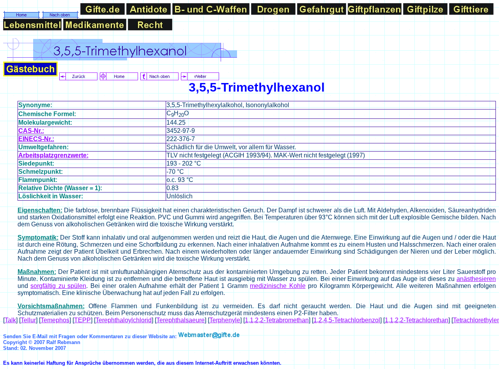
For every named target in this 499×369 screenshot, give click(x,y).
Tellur (28, 320)
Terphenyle (224, 320)
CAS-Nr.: (31, 130)
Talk (10, 320)
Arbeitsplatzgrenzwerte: (53, 155)
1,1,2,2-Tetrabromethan (277, 320)
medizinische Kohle (278, 285)
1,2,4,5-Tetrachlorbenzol (346, 320)
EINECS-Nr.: (36, 139)
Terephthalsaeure (180, 320)
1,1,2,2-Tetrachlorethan (416, 320)
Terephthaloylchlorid (124, 320)
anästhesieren (476, 278)
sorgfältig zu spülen (58, 285)
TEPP (82, 320)
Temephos (55, 320)
